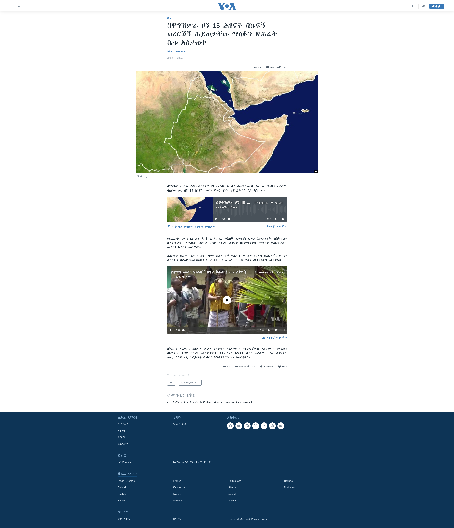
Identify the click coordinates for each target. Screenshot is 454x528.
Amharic (122, 487)
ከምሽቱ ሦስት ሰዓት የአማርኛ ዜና (192, 462)
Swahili (232, 500)
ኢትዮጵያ (123, 424)
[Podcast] (272, 425)
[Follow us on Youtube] (238, 425)
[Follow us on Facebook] (230, 425)
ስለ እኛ (177, 519)
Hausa (121, 500)
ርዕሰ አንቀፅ (124, 519)
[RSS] (264, 425)
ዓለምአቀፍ (123, 444)
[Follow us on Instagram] (247, 425)
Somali (232, 494)
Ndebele (177, 500)
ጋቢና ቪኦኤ (124, 462)
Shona (232, 487)
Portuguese (234, 480)
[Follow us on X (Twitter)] (255, 425)
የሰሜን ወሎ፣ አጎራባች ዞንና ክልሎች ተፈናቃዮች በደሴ (214, 272)
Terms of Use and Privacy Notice (248, 519)
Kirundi (177, 494)
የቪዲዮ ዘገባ (179, 424)
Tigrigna (288, 480)
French (177, 480)
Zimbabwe (289, 487)
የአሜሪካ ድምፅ (228, 207)
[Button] (258, 67)
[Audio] (424, 6)
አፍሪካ (121, 430)
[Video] (413, 6)
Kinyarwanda (180, 487)
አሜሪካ (122, 437)
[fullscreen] (283, 330)
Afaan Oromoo (126, 480)
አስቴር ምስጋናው (176, 51)
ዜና (169, 18)
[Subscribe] (280, 425)
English (122, 494)
